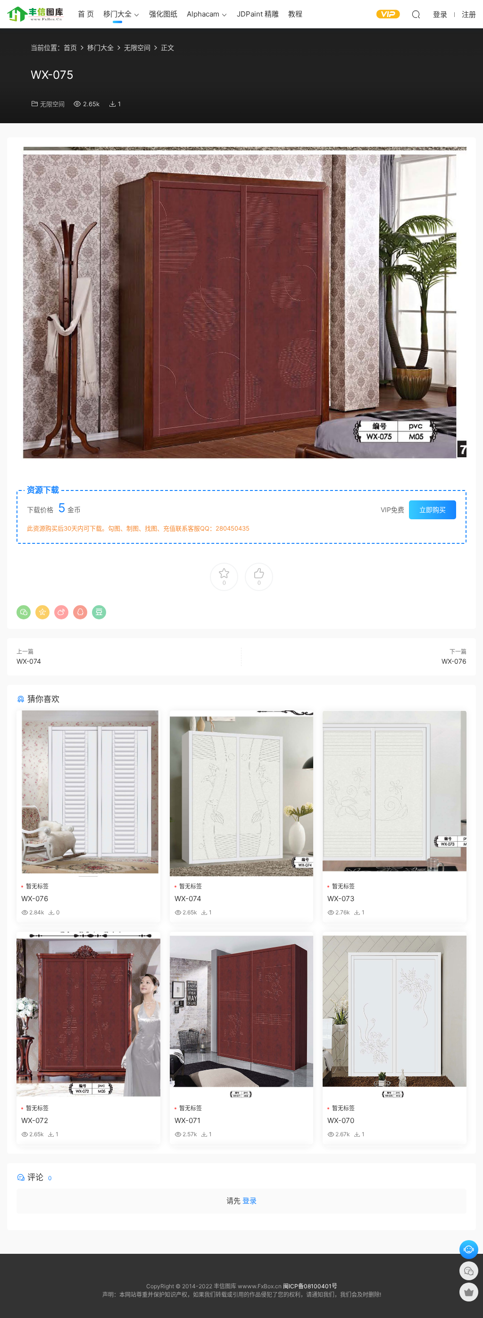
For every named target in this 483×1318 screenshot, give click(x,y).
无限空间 (52, 104)
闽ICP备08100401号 (310, 1286)
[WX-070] (394, 1015)
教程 (295, 13)
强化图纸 (163, 13)
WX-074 (29, 661)
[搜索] (416, 14)
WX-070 (340, 1120)
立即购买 (432, 510)
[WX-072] (88, 1015)
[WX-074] (242, 793)
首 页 (86, 13)
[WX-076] (88, 793)
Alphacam (203, 13)
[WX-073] (394, 793)
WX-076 (453, 661)
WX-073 (341, 898)
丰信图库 (35, 14)
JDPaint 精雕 (258, 13)
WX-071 (187, 1120)
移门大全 (117, 13)
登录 (249, 1200)
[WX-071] (242, 1015)
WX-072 (34, 1120)
